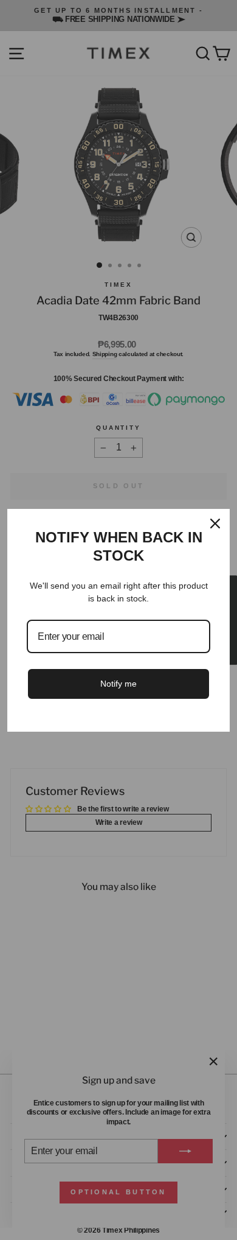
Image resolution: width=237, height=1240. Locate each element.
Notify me (118, 683)
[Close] (215, 523)
